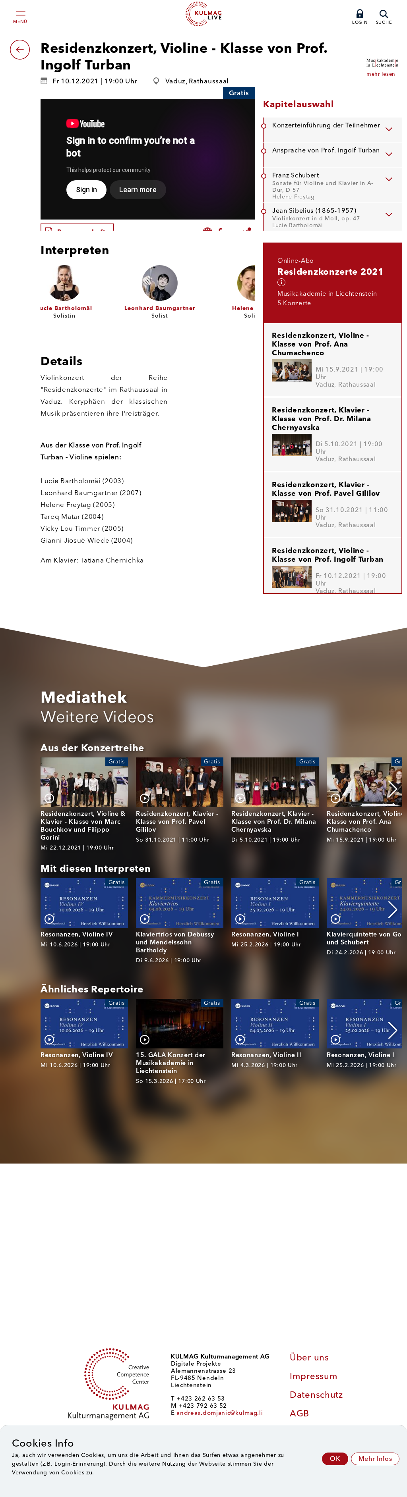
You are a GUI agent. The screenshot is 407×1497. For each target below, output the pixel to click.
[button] (393, 789)
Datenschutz (316, 1394)
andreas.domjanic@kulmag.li (219, 1412)
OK (335, 1458)
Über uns (309, 1357)
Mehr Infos (375, 1458)
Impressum (313, 1376)
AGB (299, 1413)
